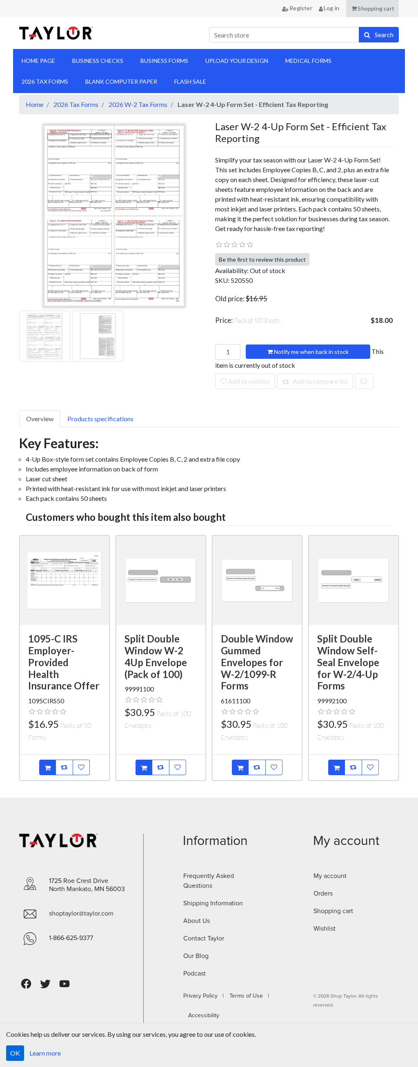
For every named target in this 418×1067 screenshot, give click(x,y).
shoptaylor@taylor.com (81, 913)
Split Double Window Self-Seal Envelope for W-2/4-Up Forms (348, 662)
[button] (372, 8)
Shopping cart (333, 911)
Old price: (230, 298)
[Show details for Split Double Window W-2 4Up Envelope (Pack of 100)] (160, 580)
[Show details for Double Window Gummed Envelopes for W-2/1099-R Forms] (257, 580)
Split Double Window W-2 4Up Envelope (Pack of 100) (156, 656)
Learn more (45, 1053)
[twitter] (45, 984)
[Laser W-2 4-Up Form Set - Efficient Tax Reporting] (114, 215)
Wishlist (325, 928)
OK (15, 1053)
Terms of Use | (247, 996)
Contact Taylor (203, 938)
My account (330, 876)
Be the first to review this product (262, 259)
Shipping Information (213, 903)
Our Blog (196, 956)
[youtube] (64, 983)
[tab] (39, 418)
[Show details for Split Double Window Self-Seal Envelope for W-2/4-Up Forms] (353, 580)
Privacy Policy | (203, 996)
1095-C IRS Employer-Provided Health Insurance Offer (63, 662)
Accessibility (201, 1015)
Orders (323, 893)
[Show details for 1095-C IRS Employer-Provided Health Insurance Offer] (64, 580)
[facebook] (26, 984)
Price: (248, 320)
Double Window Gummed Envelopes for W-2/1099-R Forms (257, 662)
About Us (196, 921)
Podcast (194, 973)
